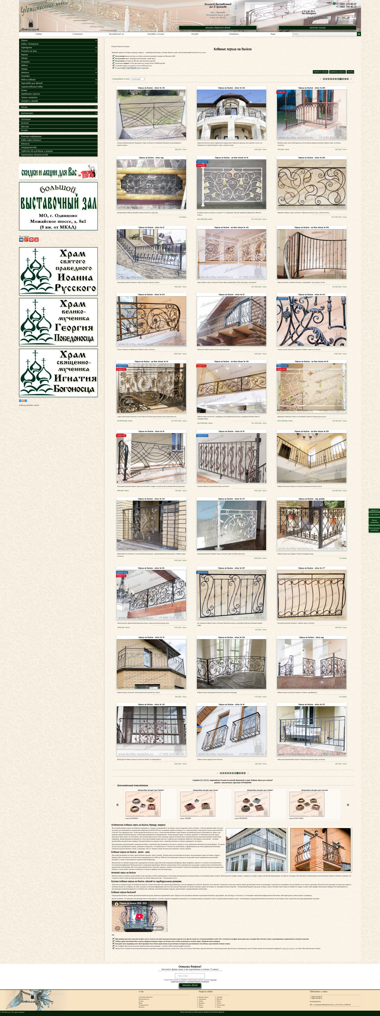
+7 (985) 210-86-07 (346, 4)
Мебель (219, 1001)
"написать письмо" (288, 948)
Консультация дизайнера (374, 529)
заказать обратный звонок (217, 28)
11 (347, 79)
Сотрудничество (29, 147)
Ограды (201, 1007)
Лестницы (26, 119)
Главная (38, 34)
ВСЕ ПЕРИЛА (204, 780)
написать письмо (317, 28)
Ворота (24, 55)
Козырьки (25, 62)
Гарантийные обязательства (34, 155)
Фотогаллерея (221, 1005)
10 (345, 79)
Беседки (24, 130)
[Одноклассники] (23, 401)
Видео (273, 34)
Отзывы (194, 34)
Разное (24, 90)
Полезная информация (31, 136)
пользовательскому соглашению (198, 981)
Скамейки (25, 76)
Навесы (24, 65)
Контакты (234, 34)
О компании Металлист (146, 997)
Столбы (350, 72)
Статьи (219, 1007)
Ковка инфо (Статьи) (31, 140)
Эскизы (219, 1003)
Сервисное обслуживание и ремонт (37, 151)
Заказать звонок (190, 985)
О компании (78, 34)
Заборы (24, 58)
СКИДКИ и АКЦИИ (29, 101)
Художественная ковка (32, 87)
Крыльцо (25, 126)
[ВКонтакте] (20, 401)
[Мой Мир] (26, 401)
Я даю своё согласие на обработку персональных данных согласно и (191, 980)
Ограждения (202, 999)
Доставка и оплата (155, 34)
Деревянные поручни (30, 94)
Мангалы (219, 999)
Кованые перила (205, 997)
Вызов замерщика (374, 521)
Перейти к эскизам (321, 72)
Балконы (25, 123)
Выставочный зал (116, 34)
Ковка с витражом (29, 44)
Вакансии (25, 144)
